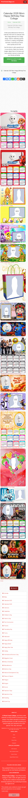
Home (9, 22)
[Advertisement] (14, 96)
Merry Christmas (8, 662)
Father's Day (7, 618)
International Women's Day (11, 654)
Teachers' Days (8, 690)
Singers (6, 683)
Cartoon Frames (14, 754)
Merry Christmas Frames (14, 751)
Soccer (6, 687)
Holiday (6, 651)
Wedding (6, 698)
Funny (5, 633)
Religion (6, 680)
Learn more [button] (5, 791)
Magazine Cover (8, 658)
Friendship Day (8, 629)
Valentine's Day (8, 694)
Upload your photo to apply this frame (14, 60)
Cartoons (6, 608)
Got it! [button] (14, 795)
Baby (5, 597)
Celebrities (7, 611)
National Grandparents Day (11, 672)
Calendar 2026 (16, 22)
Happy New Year (8, 647)
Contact (14, 737)
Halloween (7, 636)
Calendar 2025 (8, 600)
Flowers (6, 626)
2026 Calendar (14, 748)
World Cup (7, 701)
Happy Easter (7, 644)
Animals (6, 593)
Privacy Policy (14, 740)
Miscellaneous (8, 665)
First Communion (8, 622)
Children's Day (8, 615)
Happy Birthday (8, 640)
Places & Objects (8, 676)
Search (14, 588)
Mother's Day (7, 669)
